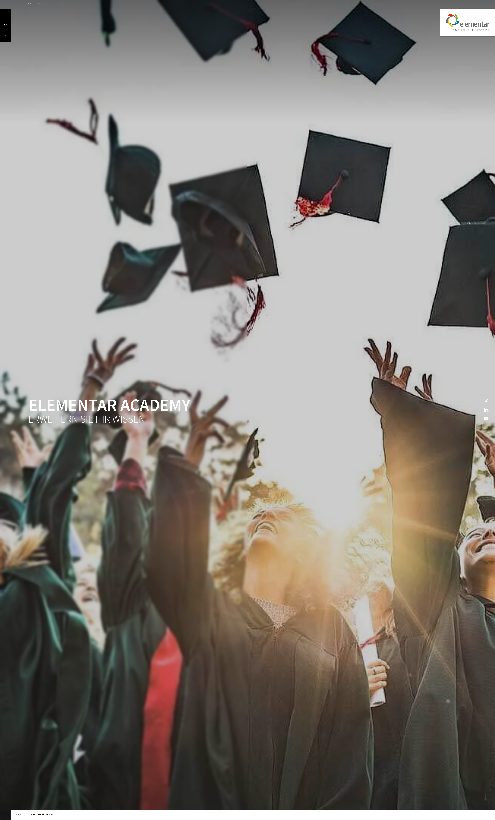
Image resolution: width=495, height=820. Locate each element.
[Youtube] (486, 418)
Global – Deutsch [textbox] (35, 4)
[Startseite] (467, 23)
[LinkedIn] (486, 410)
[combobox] (37, 3)
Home (19, 815)
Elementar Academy (41, 815)
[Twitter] (486, 401)
